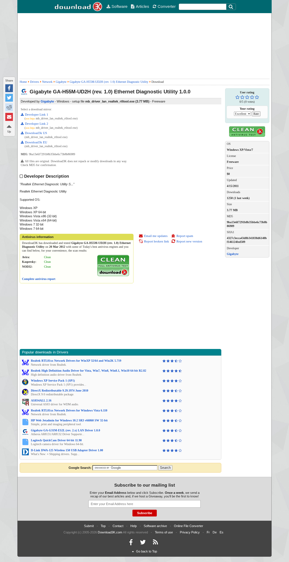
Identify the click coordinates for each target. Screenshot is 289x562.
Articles (142, 6)
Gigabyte (61, 81)
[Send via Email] (9, 117)
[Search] (231, 7)
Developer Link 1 (36, 114)
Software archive (155, 526)
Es (221, 532)
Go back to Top (146, 551)
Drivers (34, 81)
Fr (208, 532)
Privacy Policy (190, 532)
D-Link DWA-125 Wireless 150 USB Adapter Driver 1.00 (67, 450)
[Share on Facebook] (9, 88)
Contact (118, 526)
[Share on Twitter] (9, 98)
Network (47, 81)
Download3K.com (110, 532)
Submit (89, 526)
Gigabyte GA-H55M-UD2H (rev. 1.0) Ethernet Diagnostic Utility (109, 81)
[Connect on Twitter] (143, 543)
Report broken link (156, 241)
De (215, 532)
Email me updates (156, 236)
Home (23, 81)
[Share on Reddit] (9, 107)
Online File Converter (188, 526)
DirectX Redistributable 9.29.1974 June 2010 (59, 390)
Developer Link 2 (36, 123)
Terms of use (164, 532)
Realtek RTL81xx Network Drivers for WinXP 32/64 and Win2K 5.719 (76, 360)
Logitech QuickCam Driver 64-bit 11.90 (56, 440)
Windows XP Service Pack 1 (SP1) (53, 380)
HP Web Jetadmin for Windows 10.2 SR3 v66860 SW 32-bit (69, 420)
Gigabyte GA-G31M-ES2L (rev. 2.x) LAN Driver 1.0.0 (65, 430)
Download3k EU (36, 142)
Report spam (184, 236)
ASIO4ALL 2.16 (41, 400)
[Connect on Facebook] (131, 543)
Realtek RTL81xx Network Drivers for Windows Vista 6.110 (69, 410)
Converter (167, 6)
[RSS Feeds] (155, 543)
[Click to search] (231, 6)
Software (119, 6)
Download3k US (36, 133)
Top (103, 526)
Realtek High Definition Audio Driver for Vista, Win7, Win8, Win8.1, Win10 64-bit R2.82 (88, 370)
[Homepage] (79, 6)
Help (133, 526)
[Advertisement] (144, 46)
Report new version (189, 241)
